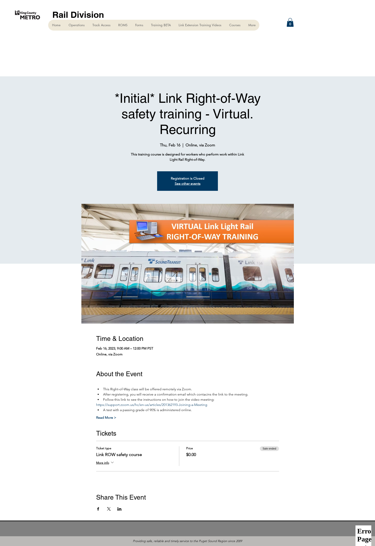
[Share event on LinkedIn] (119, 509)
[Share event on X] (109, 509)
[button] (290, 22)
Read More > (106, 417)
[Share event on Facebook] (98, 509)
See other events (188, 183)
